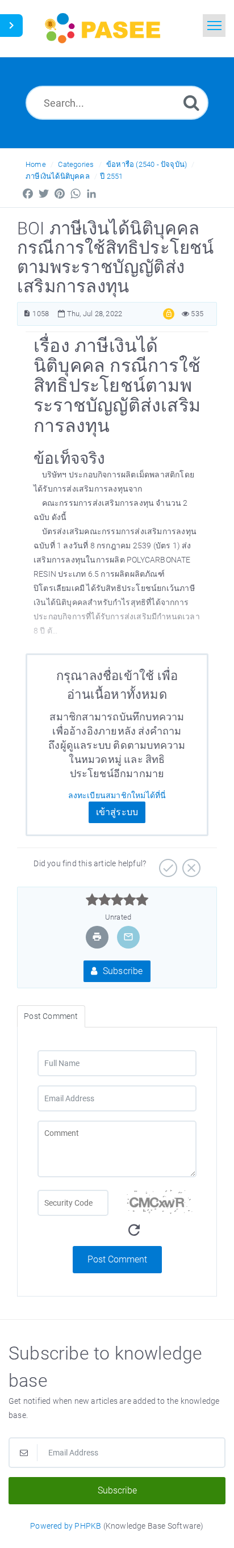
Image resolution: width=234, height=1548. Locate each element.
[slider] (117, 900)
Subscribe (122, 971)
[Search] (191, 102)
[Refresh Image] (134, 1230)
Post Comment (117, 1259)
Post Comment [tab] (51, 1016)
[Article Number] (27, 313)
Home (36, 164)
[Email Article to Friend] (128, 937)
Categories (76, 164)
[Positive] (166, 864)
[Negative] (189, 864)
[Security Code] (161, 1218)
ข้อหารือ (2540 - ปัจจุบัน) (146, 164)
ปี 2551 (111, 176)
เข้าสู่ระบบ (117, 812)
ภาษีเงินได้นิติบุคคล (58, 176)
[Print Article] (97, 937)
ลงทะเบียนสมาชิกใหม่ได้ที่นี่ (117, 795)
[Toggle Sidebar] (11, 25)
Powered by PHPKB (65, 1525)
